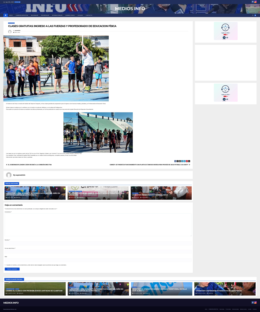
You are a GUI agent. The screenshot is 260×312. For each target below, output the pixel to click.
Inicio (11, 15)
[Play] (224, 37)
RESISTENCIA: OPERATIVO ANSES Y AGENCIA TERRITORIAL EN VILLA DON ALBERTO (159, 290)
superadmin (17, 30)
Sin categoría (11, 23)
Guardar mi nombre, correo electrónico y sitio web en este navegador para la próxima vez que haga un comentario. (36, 265)
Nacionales (34, 15)
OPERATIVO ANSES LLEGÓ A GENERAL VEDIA (150, 195)
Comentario (8, 212)
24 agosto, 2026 (11, 293)
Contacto (89, 15)
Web (6, 256)
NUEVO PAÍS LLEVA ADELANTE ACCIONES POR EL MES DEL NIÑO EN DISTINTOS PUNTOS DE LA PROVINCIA (33, 194)
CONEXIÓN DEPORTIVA (22, 15)
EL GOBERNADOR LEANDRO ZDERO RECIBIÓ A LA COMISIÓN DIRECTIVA (30, 164)
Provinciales (45, 15)
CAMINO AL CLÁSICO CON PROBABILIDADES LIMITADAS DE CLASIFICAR (34, 291)
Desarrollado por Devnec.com (9, 309)
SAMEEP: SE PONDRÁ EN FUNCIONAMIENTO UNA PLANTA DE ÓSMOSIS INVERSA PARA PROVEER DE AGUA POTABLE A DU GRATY (149, 164)
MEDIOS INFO (130, 8)
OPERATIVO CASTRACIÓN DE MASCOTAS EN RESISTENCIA (219, 291)
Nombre (7, 240)
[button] (252, 15)
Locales (80, 15)
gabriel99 (17, 197)
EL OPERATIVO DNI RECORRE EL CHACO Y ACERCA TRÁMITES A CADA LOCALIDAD (96, 194)
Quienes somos (70, 15)
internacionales (57, 15)
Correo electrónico (10, 248)
